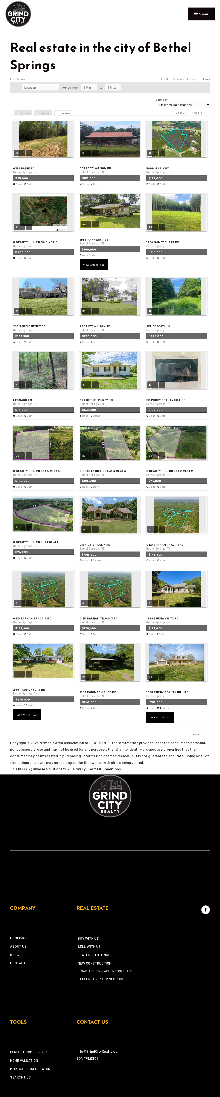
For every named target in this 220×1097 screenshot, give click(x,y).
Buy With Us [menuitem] (88, 938)
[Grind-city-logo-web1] (18, 13)
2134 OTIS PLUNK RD (95, 546)
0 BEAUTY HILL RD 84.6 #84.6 (35, 244)
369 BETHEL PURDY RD (96, 402)
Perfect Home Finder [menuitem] (28, 1052)
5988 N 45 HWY (158, 170)
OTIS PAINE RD (25, 170)
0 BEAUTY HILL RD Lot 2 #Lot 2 (169, 472)
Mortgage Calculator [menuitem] (30, 1069)
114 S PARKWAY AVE (94, 241)
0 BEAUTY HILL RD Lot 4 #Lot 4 (36, 472)
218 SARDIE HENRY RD (29, 328)
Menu (203, 14)
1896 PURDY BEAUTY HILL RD (167, 694)
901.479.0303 (88, 1058)
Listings (191, 79)
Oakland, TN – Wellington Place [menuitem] (106, 971)
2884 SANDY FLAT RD (29, 691)
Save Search (17, 79)
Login (206, 79)
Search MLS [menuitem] (20, 1077)
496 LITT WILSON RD (95, 328)
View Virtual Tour (93, 264)
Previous (190, 112)
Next (208, 112)
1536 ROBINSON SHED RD (98, 694)
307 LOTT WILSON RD (95, 170)
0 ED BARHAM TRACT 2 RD (32, 620)
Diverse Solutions (48, 769)
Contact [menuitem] (18, 963)
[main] (110, 400)
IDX (21, 769)
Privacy (79, 769)
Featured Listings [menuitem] (94, 955)
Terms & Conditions (104, 769)
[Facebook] (205, 910)
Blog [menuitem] (14, 955)
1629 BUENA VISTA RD (162, 620)
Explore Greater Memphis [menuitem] (100, 979)
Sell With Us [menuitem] (89, 946)
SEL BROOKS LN (158, 328)
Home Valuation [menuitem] (24, 1060)
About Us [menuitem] (18, 946)
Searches (178, 79)
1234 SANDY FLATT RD (162, 244)
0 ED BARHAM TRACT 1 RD (165, 546)
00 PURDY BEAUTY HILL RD (166, 402)
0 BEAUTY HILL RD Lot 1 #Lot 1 (35, 544)
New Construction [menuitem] (95, 963)
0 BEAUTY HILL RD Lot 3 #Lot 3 (103, 472)
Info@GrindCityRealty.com (99, 1051)
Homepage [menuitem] (19, 938)
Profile (165, 79)
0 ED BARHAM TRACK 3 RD (99, 620)
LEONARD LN (25, 402)
